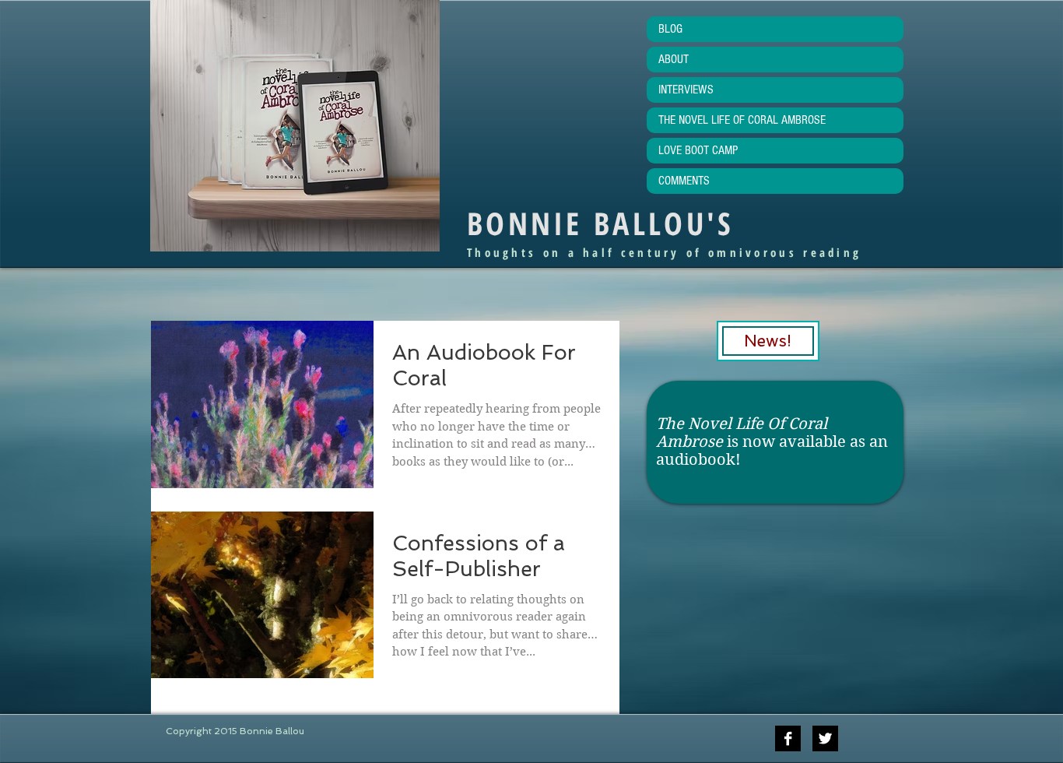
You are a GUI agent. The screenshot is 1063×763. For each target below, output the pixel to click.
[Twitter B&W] (825, 738)
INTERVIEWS (686, 90)
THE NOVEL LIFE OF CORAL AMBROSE (742, 120)
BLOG (670, 29)
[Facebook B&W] (788, 738)
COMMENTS (684, 181)
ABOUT (673, 59)
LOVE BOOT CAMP (698, 150)
